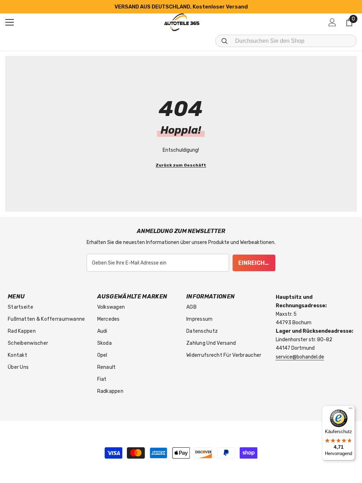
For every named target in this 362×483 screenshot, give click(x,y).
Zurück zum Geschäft (181, 165)
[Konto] (332, 22)
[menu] (9, 22)
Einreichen (255, 263)
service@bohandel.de (300, 357)
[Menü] (350, 410)
